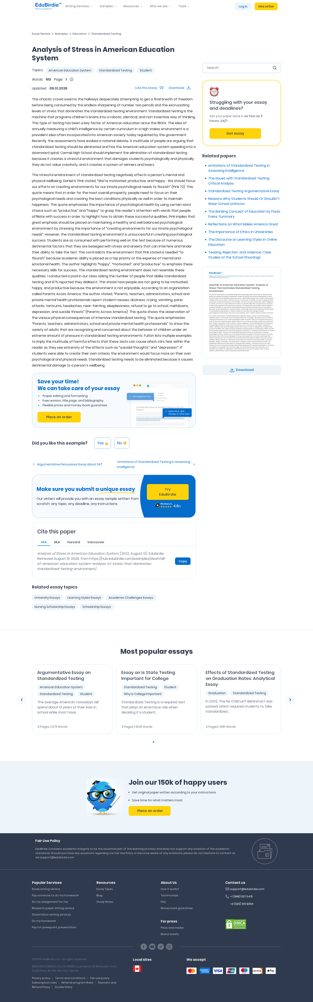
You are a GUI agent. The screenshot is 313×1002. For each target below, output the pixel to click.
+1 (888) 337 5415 (241, 896)
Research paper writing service (53, 908)
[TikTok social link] (161, 947)
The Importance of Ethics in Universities (240, 231)
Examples (61, 34)
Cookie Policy (63, 987)
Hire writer (266, 6)
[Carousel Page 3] (159, 742)
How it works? (170, 889)
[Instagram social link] (169, 947)
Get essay (235, 133)
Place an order (59, 417)
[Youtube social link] (152, 947)
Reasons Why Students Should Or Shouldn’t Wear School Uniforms (244, 201)
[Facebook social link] (144, 947)
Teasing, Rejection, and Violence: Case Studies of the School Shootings (239, 255)
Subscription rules (44, 982)
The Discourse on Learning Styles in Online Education (242, 242)
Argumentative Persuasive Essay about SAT (69, 464)
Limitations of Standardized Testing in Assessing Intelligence (153, 464)
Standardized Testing (106, 34)
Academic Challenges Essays (131, 598)
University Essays (47, 598)
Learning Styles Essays (84, 598)
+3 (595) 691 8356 (241, 904)
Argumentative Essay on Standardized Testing (64, 675)
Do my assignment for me (50, 902)
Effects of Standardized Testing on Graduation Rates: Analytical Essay (240, 678)
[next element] (290, 700)
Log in (243, 6)
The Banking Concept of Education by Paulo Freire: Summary (244, 214)
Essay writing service (46, 889)
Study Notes (104, 902)
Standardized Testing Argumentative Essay (243, 191)
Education (80, 34)
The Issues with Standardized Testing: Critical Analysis (239, 181)
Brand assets (170, 934)
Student (146, 70)
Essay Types (104, 889)
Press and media (172, 928)
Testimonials (169, 895)
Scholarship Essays (96, 607)
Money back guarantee (177, 908)
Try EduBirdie (168, 492)
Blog (99, 895)
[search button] (275, 68)
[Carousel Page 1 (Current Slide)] (153, 742)
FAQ (163, 902)
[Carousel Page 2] (156, 742)
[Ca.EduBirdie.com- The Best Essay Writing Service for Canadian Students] (137, 968)
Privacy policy (41, 978)
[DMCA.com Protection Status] (236, 924)
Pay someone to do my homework (55, 895)
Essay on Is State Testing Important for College (148, 675)
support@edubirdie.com (247, 889)
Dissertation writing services (51, 914)
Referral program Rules (77, 982)
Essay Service (41, 34)
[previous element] (21, 700)
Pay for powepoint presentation (54, 927)
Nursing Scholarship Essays (54, 607)
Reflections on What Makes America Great (243, 224)
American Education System (70, 70)
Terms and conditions (70, 978)
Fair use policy (99, 978)
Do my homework (44, 921)
